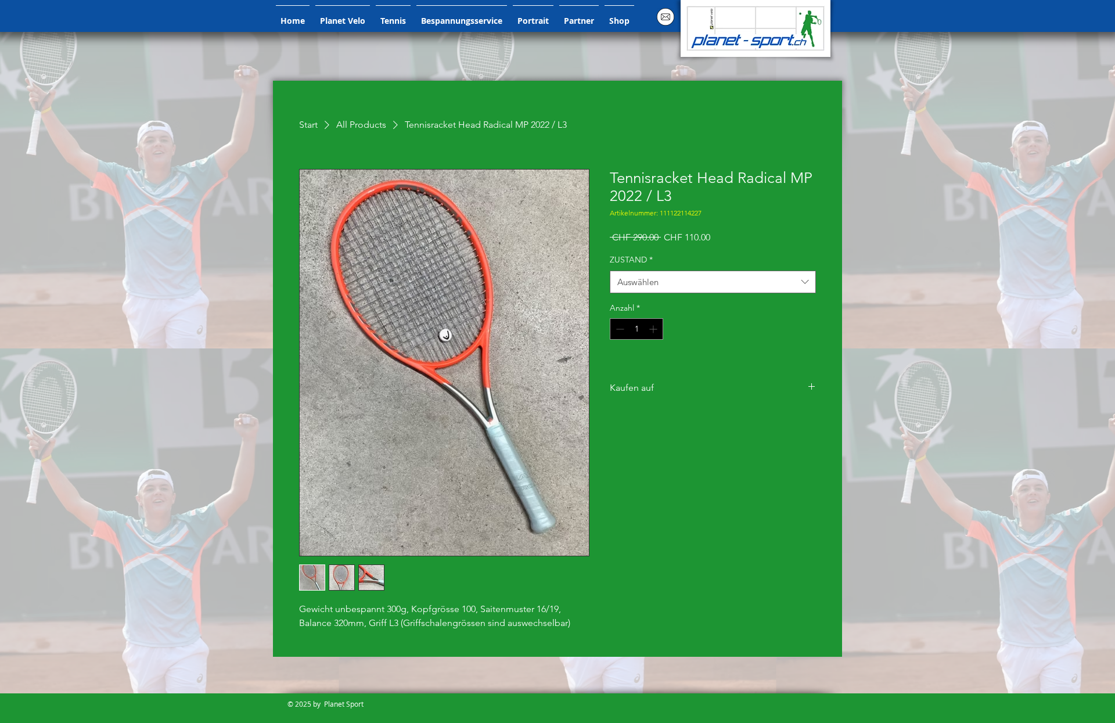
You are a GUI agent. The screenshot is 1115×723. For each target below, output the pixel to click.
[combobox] (713, 282)
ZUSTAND (631, 259)
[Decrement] (619, 329)
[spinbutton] (636, 329)
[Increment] (654, 329)
